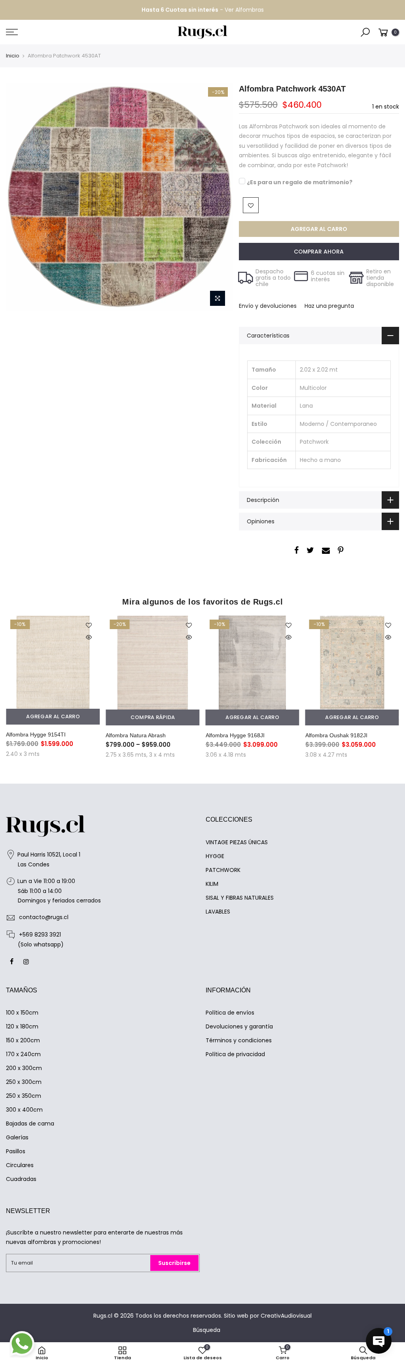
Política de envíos (230, 1013)
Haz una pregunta (329, 306)
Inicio (12, 55)
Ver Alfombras (244, 10)
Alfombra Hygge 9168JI (235, 735)
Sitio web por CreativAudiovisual (268, 1316)
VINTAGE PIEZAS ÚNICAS (237, 842)
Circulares (20, 1165)
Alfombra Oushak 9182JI (336, 735)
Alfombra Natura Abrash (136, 735)
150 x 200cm (23, 1040)
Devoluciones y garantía (239, 1026)
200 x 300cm (24, 1068)
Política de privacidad (235, 1054)
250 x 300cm (24, 1082)
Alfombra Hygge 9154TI (36, 734)
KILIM (212, 884)
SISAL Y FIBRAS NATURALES (240, 898)
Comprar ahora (319, 252)
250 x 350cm (23, 1096)
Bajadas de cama (30, 1123)
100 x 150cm (22, 1013)
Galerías (17, 1137)
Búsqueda (206, 1330)
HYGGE (215, 856)
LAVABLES (218, 912)
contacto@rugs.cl (43, 917)
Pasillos (15, 1151)
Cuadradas (21, 1179)
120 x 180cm (22, 1026)
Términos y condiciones (239, 1040)
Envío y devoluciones (268, 306)
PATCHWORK (223, 870)
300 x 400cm (24, 1110)
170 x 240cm (23, 1054)
